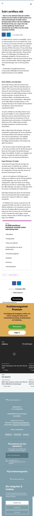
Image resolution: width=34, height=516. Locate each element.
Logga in (17, 333)
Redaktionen (8, 434)
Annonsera (26, 434)
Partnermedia (17, 434)
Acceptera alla (17, 503)
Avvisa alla (17, 512)
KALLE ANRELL (17, 416)
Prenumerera (17, 327)
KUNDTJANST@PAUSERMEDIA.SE (20, 423)
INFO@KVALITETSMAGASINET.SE (21, 425)
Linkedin (17, 475)
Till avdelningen (27, 344)
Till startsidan (17, 299)
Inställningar (17, 507)
